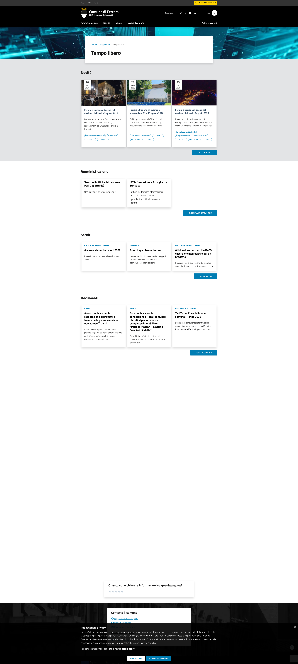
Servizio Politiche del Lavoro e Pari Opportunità (102, 184)
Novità (106, 23)
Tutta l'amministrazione (200, 213)
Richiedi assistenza (122, 622)
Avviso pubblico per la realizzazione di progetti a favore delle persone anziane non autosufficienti (101, 318)
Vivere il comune (136, 23)
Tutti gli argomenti (209, 23)
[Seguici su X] (184, 13)
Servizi (119, 23)
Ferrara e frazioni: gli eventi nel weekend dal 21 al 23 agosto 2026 (146, 111)
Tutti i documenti (204, 352)
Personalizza (136, 658)
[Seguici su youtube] (189, 13)
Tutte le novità (205, 152)
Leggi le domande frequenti (126, 618)
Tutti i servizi (205, 276)
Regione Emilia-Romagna (89, 3)
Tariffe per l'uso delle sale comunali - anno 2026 (190, 315)
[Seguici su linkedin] (193, 13)
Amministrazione (89, 23)
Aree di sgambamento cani (145, 250)
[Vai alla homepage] (85, 13)
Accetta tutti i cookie (158, 658)
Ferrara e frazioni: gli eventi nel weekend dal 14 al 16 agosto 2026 (192, 111)
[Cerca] (214, 13)
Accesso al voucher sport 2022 (102, 250)
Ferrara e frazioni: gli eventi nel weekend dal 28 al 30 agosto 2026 (101, 111)
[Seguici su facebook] (175, 13)
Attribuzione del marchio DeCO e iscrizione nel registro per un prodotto (193, 253)
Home (94, 44)
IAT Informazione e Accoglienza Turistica (148, 184)
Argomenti (105, 44)
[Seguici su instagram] (180, 13)
